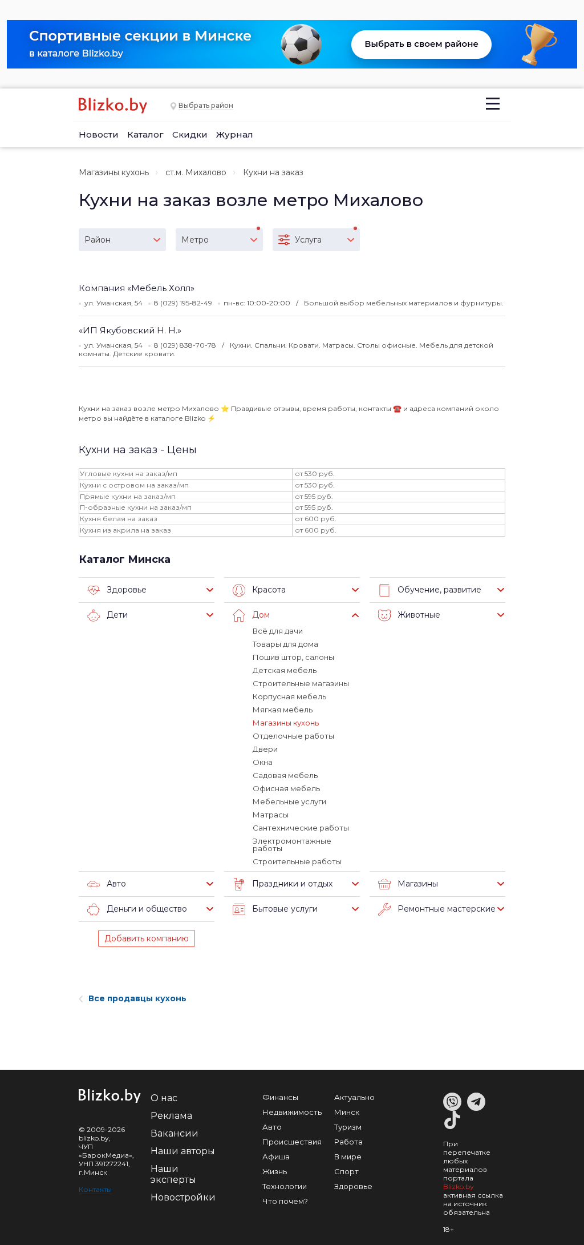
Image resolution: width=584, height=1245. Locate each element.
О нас (164, 1098)
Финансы (280, 1097)
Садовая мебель (285, 775)
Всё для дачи (278, 630)
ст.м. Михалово (195, 172)
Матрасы (271, 814)
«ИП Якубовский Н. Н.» (130, 330)
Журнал (234, 134)
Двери (265, 749)
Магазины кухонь (114, 172)
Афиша (276, 1156)
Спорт (346, 1171)
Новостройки (183, 1197)
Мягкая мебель (283, 709)
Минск (346, 1112)
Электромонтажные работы (292, 844)
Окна (263, 762)
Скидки (190, 134)
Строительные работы (297, 861)
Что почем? (285, 1201)
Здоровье (353, 1186)
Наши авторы (183, 1151)
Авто (272, 1126)
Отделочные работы (293, 735)
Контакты (95, 1189)
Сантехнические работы (301, 827)
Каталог (145, 134)
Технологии (284, 1186)
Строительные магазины (301, 683)
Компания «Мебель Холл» (136, 288)
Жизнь (274, 1171)
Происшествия (292, 1141)
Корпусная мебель (289, 696)
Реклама (171, 1115)
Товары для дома (285, 643)
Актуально (354, 1097)
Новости (99, 134)
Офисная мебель (286, 788)
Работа (348, 1141)
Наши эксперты (173, 1174)
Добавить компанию (146, 938)
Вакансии (174, 1133)
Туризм (348, 1126)
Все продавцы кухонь (137, 998)
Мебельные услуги (289, 801)
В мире (348, 1156)
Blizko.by (458, 1186)
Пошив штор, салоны (293, 657)
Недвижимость (292, 1112)
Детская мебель (285, 670)
